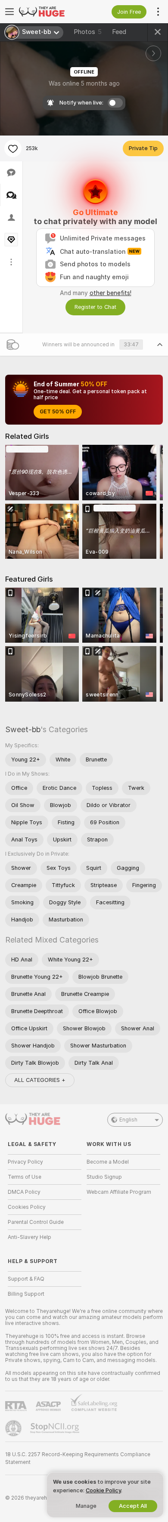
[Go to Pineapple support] (14, 1428)
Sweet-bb (22, 729)
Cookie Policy (103, 1490)
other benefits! (110, 293)
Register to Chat (95, 307)
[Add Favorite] (13, 148)
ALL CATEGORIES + (39, 1080)
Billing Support (26, 1294)
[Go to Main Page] (51, 12)
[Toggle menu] (9, 11)
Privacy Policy (25, 1162)
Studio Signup (104, 1177)
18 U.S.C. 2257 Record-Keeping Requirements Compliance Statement (77, 1458)
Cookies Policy (27, 1207)
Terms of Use (24, 1177)
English (128, 1120)
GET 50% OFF (58, 412)
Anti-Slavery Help (29, 1237)
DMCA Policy (24, 1192)
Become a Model (108, 1162)
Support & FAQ (26, 1279)
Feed (119, 32)
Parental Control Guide (36, 1222)
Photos (88, 32)
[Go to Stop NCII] (55, 1428)
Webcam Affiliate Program (119, 1192)
